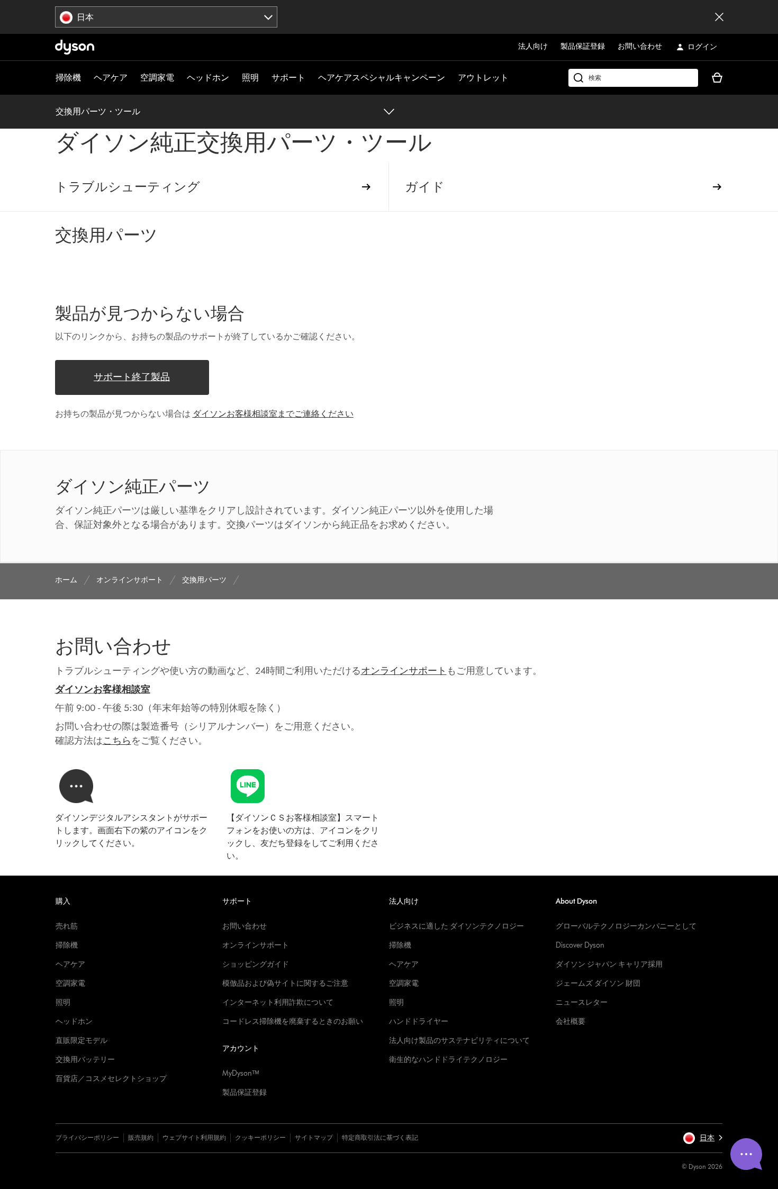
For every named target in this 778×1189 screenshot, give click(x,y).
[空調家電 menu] (179, 78)
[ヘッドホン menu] (234, 78)
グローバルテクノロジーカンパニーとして (626, 926)
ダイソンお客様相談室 (102, 689)
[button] (702, 1138)
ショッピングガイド (255, 964)
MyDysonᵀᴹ (240, 1073)
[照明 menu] (264, 78)
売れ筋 (67, 926)
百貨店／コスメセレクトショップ (111, 1078)
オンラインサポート (255, 945)
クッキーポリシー (260, 1137)
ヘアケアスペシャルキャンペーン (381, 78)
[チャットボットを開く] (746, 1154)
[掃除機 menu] (86, 78)
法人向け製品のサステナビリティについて (459, 1040)
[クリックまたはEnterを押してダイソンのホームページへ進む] (74, 47)
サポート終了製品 (132, 377)
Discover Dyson (580, 945)
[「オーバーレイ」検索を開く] (633, 78)
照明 (250, 78)
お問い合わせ (640, 46)
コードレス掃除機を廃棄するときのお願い (292, 1021)
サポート (288, 78)
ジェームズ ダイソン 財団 (598, 983)
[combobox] (166, 17)
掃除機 (68, 78)
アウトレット (483, 78)
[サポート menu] (310, 78)
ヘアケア (111, 78)
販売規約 (140, 1137)
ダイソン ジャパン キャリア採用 (609, 964)
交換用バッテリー (85, 1059)
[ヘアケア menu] (133, 78)
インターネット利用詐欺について (277, 1002)
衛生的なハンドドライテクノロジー (448, 1059)
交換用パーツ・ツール (98, 111)
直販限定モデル (81, 1040)
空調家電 (157, 78)
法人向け (533, 46)
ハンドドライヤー (418, 1021)
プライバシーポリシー (87, 1137)
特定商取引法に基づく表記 (380, 1137)
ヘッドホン (208, 78)
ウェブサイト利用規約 (194, 1137)
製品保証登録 (582, 46)
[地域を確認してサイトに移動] (719, 17)
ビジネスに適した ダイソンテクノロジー (456, 926)
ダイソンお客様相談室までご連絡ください (273, 414)
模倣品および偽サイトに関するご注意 (285, 983)
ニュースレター (582, 1002)
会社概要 (570, 1021)
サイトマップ (314, 1137)
